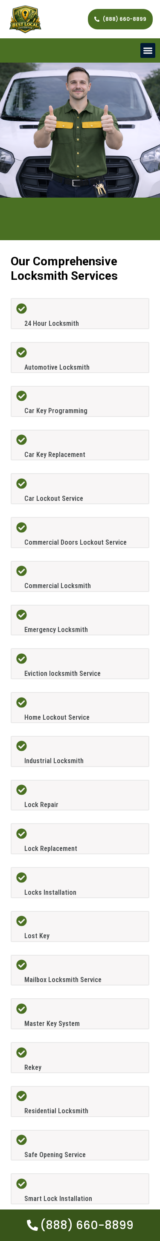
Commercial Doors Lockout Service (75, 542)
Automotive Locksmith (57, 367)
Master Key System (52, 1024)
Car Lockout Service (53, 498)
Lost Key (36, 936)
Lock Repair (41, 805)
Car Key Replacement (54, 455)
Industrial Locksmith (54, 761)
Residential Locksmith (56, 1111)
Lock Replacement (50, 849)
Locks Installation (50, 892)
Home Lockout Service (57, 717)
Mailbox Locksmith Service (63, 980)
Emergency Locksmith (56, 630)
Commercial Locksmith (57, 586)
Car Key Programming (55, 411)
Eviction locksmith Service (62, 673)
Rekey (32, 1067)
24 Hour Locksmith (51, 323)
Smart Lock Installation (58, 1199)
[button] (147, 50)
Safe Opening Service (55, 1155)
